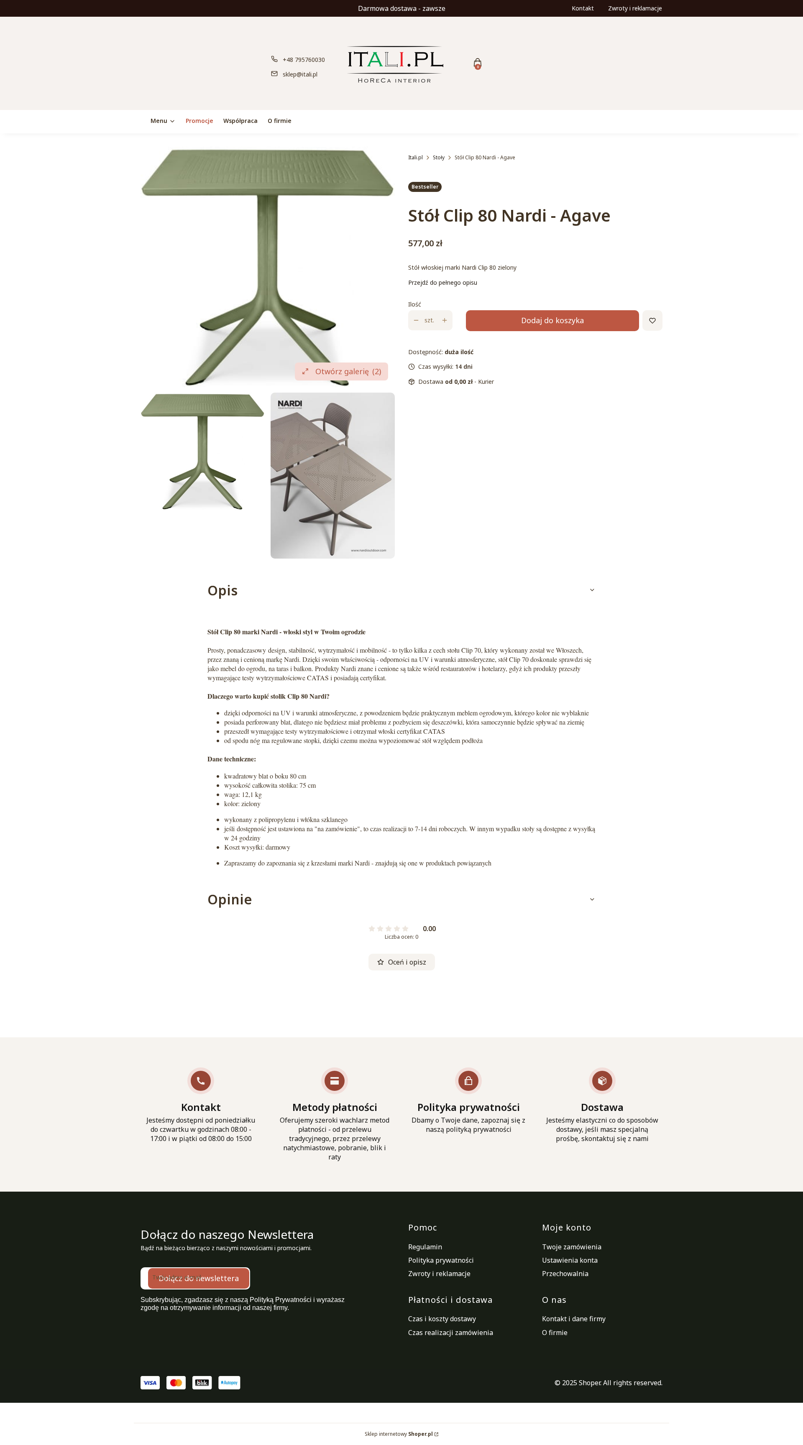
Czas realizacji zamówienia (450, 1332)
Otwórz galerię (348, 371)
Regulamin (425, 1246)
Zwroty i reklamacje (635, 8)
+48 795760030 (304, 60)
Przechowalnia (565, 1273)
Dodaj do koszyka (552, 320)
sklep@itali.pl (300, 74)
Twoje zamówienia (571, 1246)
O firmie (555, 1332)
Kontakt (583, 8)
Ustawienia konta (570, 1260)
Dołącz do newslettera (199, 1278)
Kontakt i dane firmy (574, 1318)
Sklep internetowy (399, 1433)
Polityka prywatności (441, 1260)
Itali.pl (415, 157)
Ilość (414, 304)
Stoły (439, 157)
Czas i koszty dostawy (442, 1318)
